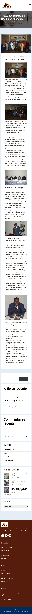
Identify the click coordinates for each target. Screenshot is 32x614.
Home (3, 22)
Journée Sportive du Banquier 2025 (13, 397)
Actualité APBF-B (12, 22)
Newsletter (5, 581)
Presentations (6, 573)
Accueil (4, 570)
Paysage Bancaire (8, 460)
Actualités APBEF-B (18, 57)
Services (4, 576)
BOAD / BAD (5, 550)
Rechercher (6, 376)
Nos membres (7, 611)
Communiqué (7, 457)
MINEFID (4, 553)
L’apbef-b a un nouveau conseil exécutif (15, 393)
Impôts (4, 558)
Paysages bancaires (7, 578)
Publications (7, 464)
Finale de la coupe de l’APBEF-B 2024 (14, 407)
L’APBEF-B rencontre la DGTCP (12, 410)
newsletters (25, 611)
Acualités (25, 57)
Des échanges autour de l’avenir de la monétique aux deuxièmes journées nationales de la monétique (15, 401)
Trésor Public (5, 555)
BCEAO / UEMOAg (7, 547)
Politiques (16, 611)
